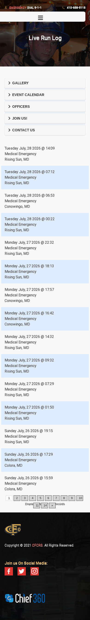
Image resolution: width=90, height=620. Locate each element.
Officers (21, 106)
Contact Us (23, 130)
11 (37, 505)
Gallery (20, 83)
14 (45, 505)
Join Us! (19, 118)
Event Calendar (28, 95)
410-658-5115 (76, 7)
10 (80, 498)
